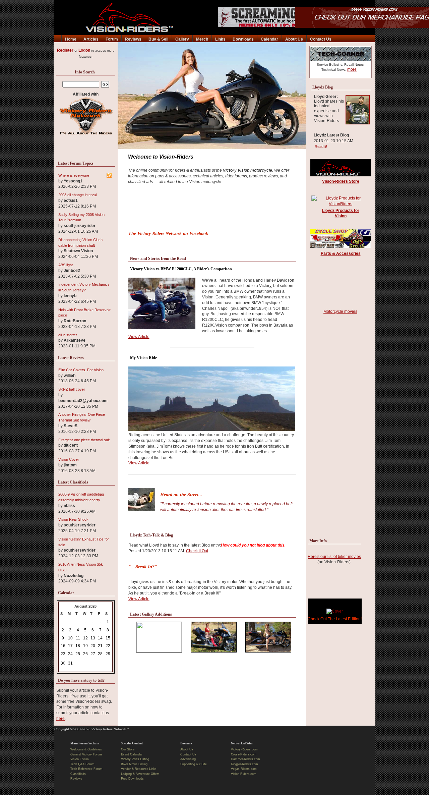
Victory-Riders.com (244, 749)
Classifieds (78, 774)
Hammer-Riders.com (245, 759)
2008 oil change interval (77, 195)
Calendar (269, 39)
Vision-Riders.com (243, 774)
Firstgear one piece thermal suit (84, 440)
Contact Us (320, 39)
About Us (294, 39)
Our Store (127, 749)
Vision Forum (79, 759)
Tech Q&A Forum (82, 764)
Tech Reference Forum (86, 769)
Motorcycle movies (340, 311)
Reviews (133, 39)
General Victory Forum (86, 754)
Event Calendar (131, 754)
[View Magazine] (334, 611)
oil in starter (67, 335)
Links (220, 39)
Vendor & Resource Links (139, 769)
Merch (202, 39)
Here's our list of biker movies (334, 556)
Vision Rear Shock (73, 519)
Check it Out (197, 551)
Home (70, 39)
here (60, 718)
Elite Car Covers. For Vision (81, 370)
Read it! (320, 147)
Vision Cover (68, 459)
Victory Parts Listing (135, 759)
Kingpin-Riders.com (244, 764)
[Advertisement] (212, 209)
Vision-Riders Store (340, 181)
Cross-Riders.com (243, 754)
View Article (138, 336)
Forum (112, 39)
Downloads (243, 39)
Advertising (188, 759)
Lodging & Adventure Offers (140, 774)
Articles (91, 39)
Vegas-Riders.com (244, 769)
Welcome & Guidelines (86, 749)
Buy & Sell (158, 39)
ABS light (65, 265)
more (352, 69)
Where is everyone (73, 175)
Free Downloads (132, 778)
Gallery (182, 39)
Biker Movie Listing (134, 764)
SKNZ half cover (71, 389)
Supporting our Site (193, 764)
